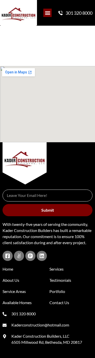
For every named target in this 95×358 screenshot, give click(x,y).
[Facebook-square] (8, 256)
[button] (47, 13)
